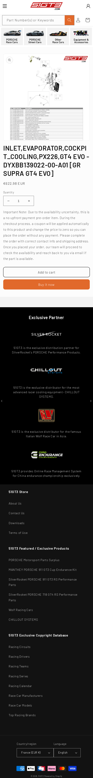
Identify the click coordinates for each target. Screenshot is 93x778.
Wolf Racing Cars (21, 610)
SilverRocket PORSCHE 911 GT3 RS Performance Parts (43, 582)
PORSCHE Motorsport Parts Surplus (34, 560)
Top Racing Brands (22, 715)
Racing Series (18, 676)
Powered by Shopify (53, 776)
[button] (87, 20)
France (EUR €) (31, 752)
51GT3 (41, 776)
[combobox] (38, 20)
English (63, 752)
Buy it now (46, 284)
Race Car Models (20, 705)
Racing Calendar (20, 686)
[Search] (69, 20)
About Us (15, 503)
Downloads (16, 523)
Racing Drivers (19, 656)
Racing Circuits (20, 647)
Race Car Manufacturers (26, 695)
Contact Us (17, 513)
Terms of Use (18, 533)
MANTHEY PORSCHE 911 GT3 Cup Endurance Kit (43, 569)
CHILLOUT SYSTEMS (23, 619)
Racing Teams (19, 666)
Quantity (8, 192)
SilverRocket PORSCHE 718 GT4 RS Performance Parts (43, 597)
